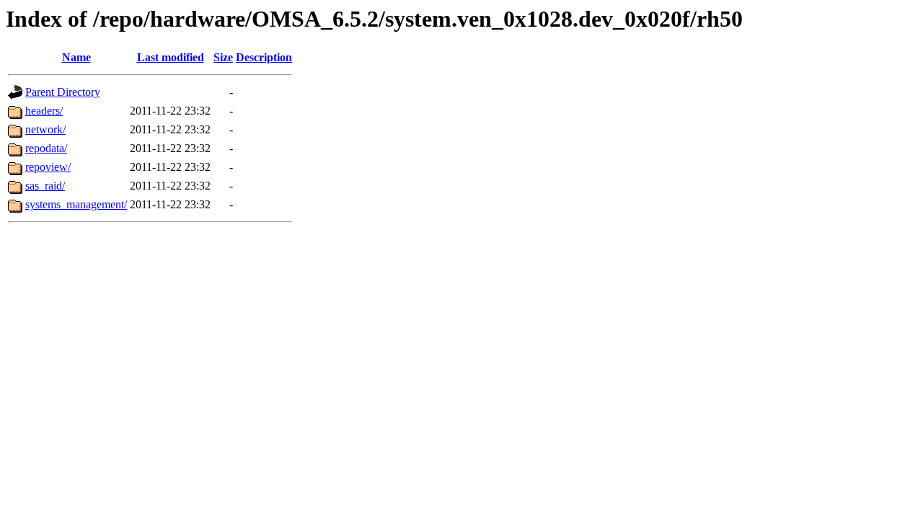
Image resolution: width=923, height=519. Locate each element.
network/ (45, 129)
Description (264, 57)
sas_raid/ (45, 185)
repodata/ (46, 148)
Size (223, 57)
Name (76, 57)
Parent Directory (62, 92)
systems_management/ (76, 204)
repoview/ (48, 167)
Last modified (170, 57)
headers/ (44, 111)
